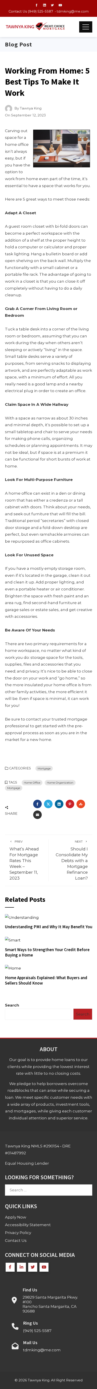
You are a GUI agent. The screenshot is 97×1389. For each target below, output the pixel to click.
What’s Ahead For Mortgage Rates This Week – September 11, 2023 (24, 860)
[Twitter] (32, 1267)
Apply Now (15, 1217)
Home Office (32, 782)
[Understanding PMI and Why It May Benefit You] (22, 917)
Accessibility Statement (28, 1225)
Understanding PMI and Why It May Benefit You (48, 926)
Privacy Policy (18, 1232)
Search (12, 1005)
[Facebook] (10, 1267)
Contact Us (16, 1240)
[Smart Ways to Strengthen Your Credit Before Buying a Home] (13, 940)
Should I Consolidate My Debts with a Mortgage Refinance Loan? (72, 860)
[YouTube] (43, 1267)
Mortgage (44, 768)
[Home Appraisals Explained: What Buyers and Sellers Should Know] (13, 968)
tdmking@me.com (73, 11)
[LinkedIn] (21, 1267)
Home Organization (60, 782)
